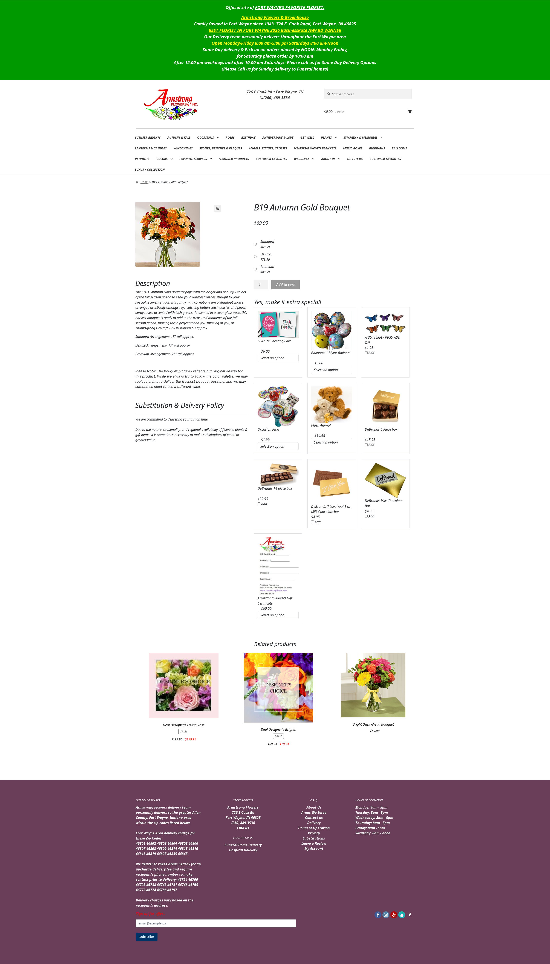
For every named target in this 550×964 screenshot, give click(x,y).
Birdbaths (377, 148)
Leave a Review (313, 843)
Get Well (307, 137)
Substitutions (314, 838)
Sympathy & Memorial (360, 137)
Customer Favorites (271, 159)
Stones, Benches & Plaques (220, 148)
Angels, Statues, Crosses (268, 148)
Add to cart (285, 284)
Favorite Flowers (193, 159)
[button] (217, 208)
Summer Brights (147, 137)
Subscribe (146, 937)
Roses (230, 137)
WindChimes (182, 148)
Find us (243, 828)
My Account (313, 848)
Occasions (205, 137)
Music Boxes (352, 148)
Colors (162, 159)
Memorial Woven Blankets (315, 148)
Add (371, 352)
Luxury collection (150, 169)
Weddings (301, 159)
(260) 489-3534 (243, 822)
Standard (267, 241)
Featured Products (234, 159)
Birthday (248, 137)
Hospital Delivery (243, 850)
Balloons (399, 148)
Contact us (314, 817)
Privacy (314, 833)
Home (144, 182)
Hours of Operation (314, 828)
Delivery (314, 822)
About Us (328, 159)
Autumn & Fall (178, 137)
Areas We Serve (313, 812)
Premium (267, 266)
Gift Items (355, 159)
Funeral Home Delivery (243, 845)
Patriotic (142, 159)
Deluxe (265, 254)
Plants (326, 137)
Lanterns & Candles (151, 148)
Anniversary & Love (277, 137)
